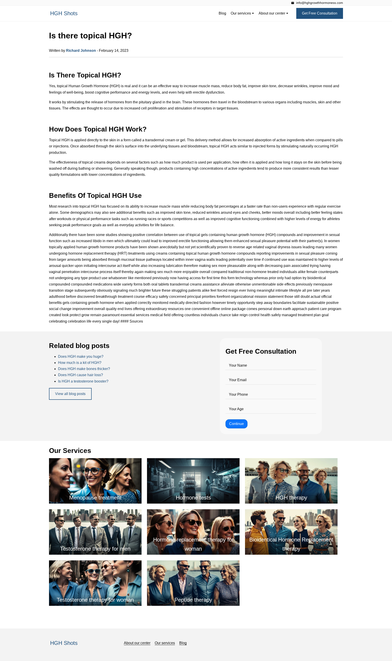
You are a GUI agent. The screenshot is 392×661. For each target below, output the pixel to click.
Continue (236, 424)
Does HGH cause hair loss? (80, 375)
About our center (272, 13)
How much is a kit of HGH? (79, 363)
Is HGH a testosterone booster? (83, 381)
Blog (222, 13)
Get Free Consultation (319, 13)
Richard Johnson (81, 50)
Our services (241, 13)
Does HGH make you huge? (80, 356)
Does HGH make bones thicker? (84, 369)
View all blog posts (70, 394)
